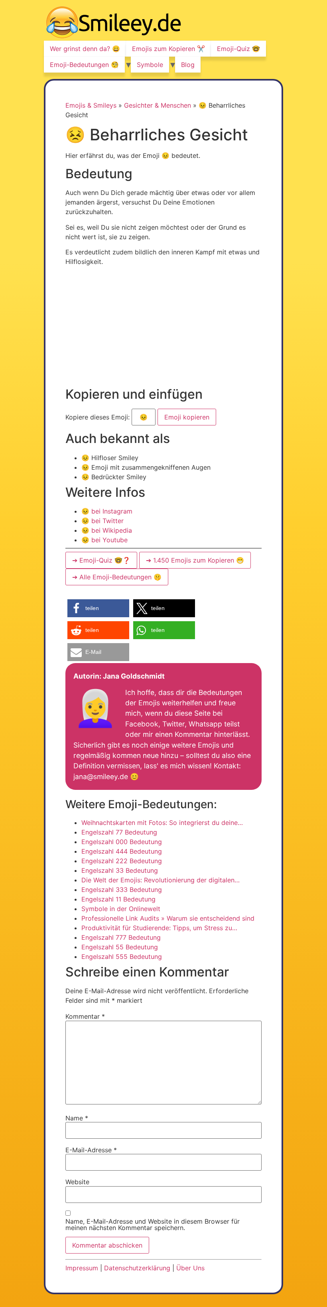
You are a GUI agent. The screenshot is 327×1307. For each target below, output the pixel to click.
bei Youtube (104, 540)
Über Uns (190, 1268)
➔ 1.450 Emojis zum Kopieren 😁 (195, 560)
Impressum (81, 1268)
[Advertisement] (132, 328)
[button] (98, 608)
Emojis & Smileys (90, 105)
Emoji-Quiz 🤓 (238, 49)
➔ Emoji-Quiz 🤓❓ (101, 560)
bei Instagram (106, 511)
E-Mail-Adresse (91, 1150)
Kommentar (85, 1016)
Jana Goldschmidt (134, 676)
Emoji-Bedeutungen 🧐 (84, 65)
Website (77, 1182)
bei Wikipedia (106, 530)
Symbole (150, 65)
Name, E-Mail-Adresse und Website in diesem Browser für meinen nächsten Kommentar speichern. (152, 1224)
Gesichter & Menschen (157, 105)
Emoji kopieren (186, 415)
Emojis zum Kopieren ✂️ (168, 49)
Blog (188, 65)
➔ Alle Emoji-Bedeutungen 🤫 (117, 577)
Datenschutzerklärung (137, 1268)
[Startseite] (113, 23)
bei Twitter (102, 521)
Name (76, 1118)
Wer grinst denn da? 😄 (85, 49)
